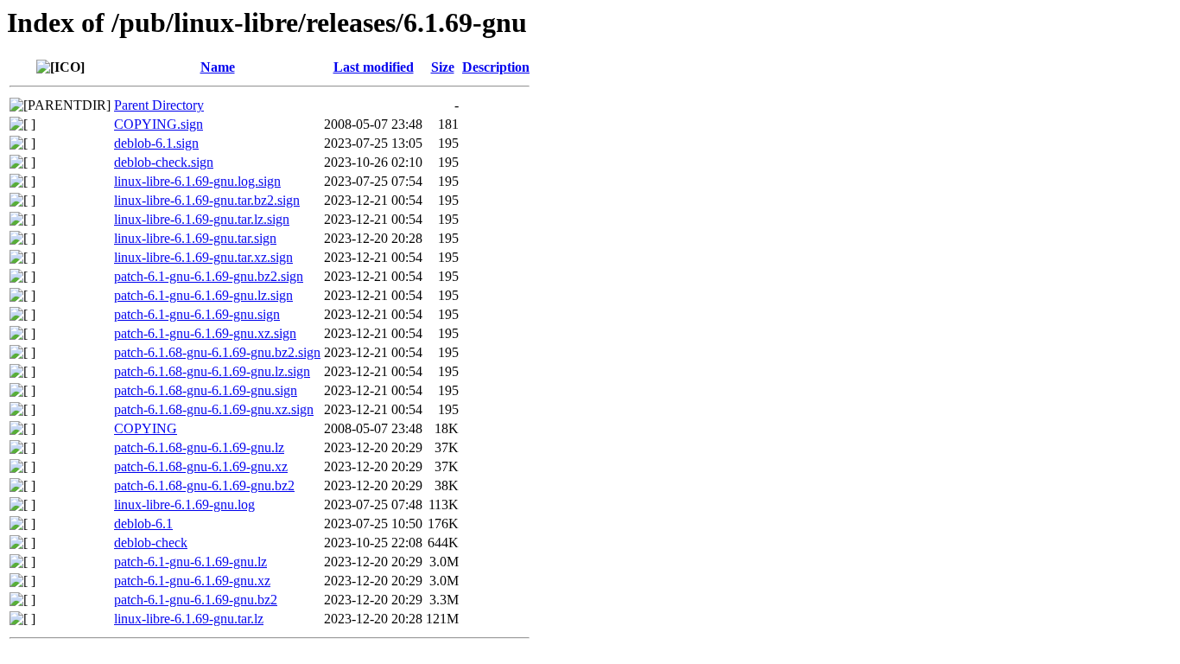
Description (496, 67)
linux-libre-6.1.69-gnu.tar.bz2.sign (207, 200)
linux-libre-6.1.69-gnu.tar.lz (188, 618)
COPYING (145, 428)
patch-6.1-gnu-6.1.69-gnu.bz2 (195, 599)
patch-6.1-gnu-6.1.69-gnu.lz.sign (203, 295)
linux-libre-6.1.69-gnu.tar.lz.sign (201, 219)
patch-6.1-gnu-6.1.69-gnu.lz (190, 561)
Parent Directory (159, 105)
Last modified (373, 67)
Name (217, 67)
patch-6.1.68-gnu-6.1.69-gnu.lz (199, 447)
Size (442, 67)
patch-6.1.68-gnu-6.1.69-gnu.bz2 (204, 485)
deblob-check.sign (163, 162)
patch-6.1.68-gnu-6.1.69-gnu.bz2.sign (217, 352)
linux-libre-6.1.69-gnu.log (184, 504)
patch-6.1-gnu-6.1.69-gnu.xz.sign (205, 333)
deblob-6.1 (143, 523)
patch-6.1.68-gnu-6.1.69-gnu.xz (201, 466)
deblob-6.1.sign (156, 143)
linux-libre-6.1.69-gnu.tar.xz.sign (203, 257)
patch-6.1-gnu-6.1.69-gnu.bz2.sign (208, 276)
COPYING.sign (158, 124)
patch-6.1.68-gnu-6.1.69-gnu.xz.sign (214, 409)
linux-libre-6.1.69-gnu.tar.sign (195, 238)
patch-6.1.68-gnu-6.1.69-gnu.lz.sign (212, 371)
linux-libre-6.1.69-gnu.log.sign (197, 181)
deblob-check (150, 542)
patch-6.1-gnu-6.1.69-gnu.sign (197, 314)
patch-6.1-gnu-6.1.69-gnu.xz (192, 580)
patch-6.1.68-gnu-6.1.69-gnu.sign (205, 390)
